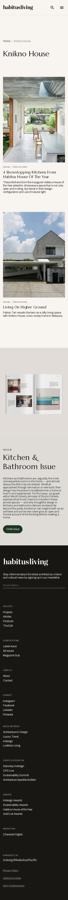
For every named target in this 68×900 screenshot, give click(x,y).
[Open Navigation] (62, 7)
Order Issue (12, 529)
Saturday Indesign (13, 766)
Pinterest (8, 714)
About (6, 676)
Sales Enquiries (12, 878)
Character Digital (12, 834)
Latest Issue (10, 646)
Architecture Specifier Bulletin (19, 779)
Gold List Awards (12, 813)
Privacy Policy (11, 870)
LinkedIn (8, 710)
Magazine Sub (11, 655)
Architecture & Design (15, 732)
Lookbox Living (11, 745)
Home (6, 41)
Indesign (8, 741)
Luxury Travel (11, 736)
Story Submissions (13, 885)
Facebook (8, 705)
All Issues (8, 650)
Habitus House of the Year (17, 809)
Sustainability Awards (15, 805)
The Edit (8, 625)
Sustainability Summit (16, 775)
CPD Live (8, 770)
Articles (7, 616)
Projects (7, 612)
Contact (7, 680)
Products (8, 621)
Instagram (9, 701)
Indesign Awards (12, 800)
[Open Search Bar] (52, 7)
